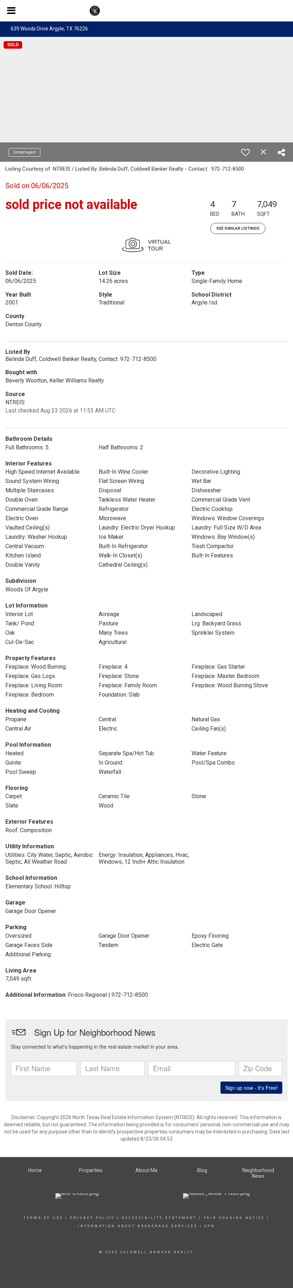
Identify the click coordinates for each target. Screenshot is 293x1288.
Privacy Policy (92, 1218)
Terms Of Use (43, 1218)
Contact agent (24, 152)
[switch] (245, 152)
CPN (208, 1226)
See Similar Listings (237, 228)
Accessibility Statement (159, 1218)
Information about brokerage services (138, 1226)
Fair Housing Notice (234, 1218)
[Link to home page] (146, 10)
